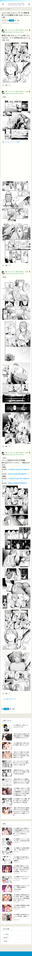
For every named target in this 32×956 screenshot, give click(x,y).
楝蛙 (18, 20)
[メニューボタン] (3, 4)
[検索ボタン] (29, 4)
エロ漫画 (11, 20)
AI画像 (5, 941)
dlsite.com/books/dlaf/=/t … (18, 474)
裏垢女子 (6, 937)
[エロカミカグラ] (16, 4)
